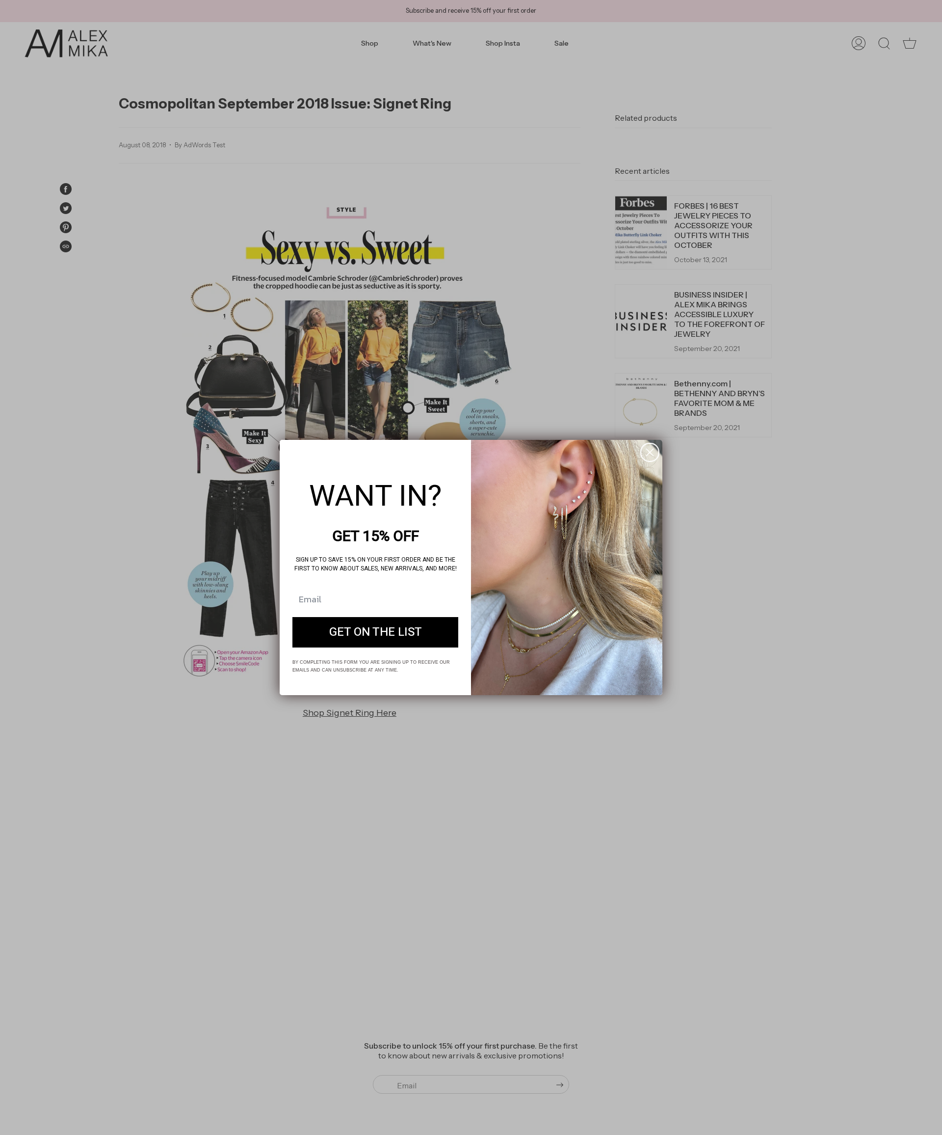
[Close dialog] (649, 452)
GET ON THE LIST (375, 632)
